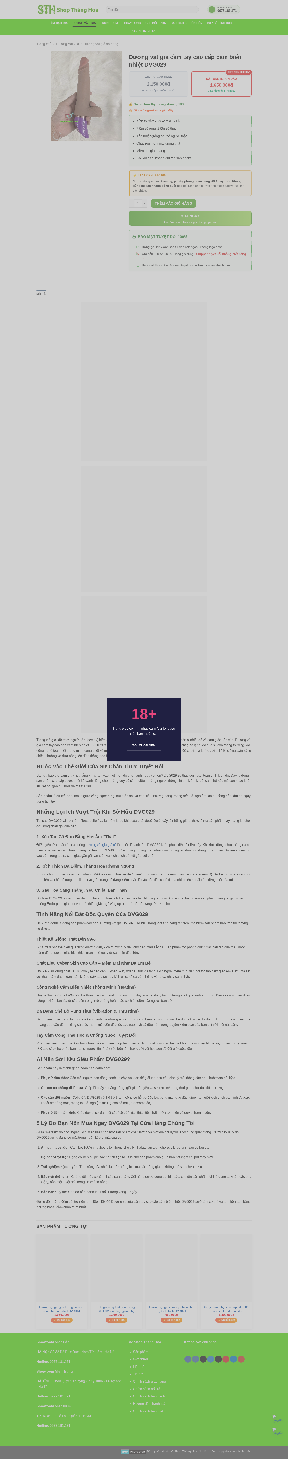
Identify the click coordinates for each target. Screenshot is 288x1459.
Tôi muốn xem (144, 745)
